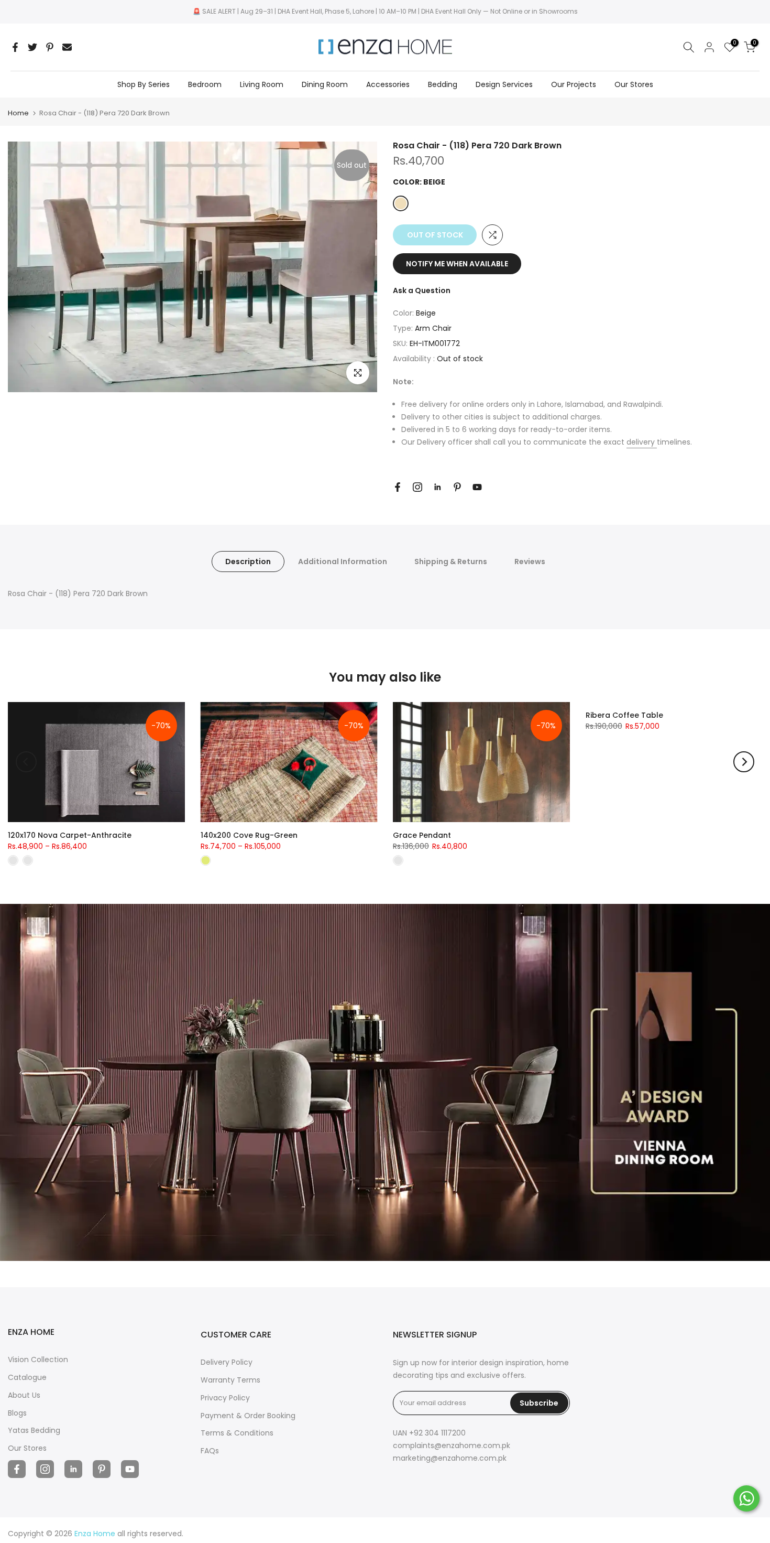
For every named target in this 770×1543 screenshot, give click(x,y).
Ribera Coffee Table (624, 715)
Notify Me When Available (457, 263)
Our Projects (573, 84)
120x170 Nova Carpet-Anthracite (69, 834)
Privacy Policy (225, 1398)
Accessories (388, 84)
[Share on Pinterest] (49, 47)
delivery (641, 442)
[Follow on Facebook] (397, 487)
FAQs (210, 1450)
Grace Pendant (422, 834)
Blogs (17, 1413)
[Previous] (26, 761)
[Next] (743, 761)
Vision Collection (38, 1359)
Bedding (442, 84)
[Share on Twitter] (32, 47)
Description (248, 561)
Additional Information (342, 561)
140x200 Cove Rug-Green (249, 834)
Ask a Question (421, 290)
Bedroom (205, 84)
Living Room (261, 84)
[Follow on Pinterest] (457, 487)
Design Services (504, 84)
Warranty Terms (230, 1380)
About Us (24, 1395)
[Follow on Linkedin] (437, 487)
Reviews (529, 561)
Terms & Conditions (237, 1433)
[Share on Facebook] (15, 47)
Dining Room (325, 84)
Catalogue (27, 1377)
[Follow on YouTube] (477, 487)
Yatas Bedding (34, 1430)
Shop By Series (143, 84)
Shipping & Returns (450, 561)
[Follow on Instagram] (417, 487)
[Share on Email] (67, 47)
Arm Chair (433, 328)
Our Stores (633, 84)
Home (18, 113)
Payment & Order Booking (248, 1415)
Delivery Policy (226, 1362)
